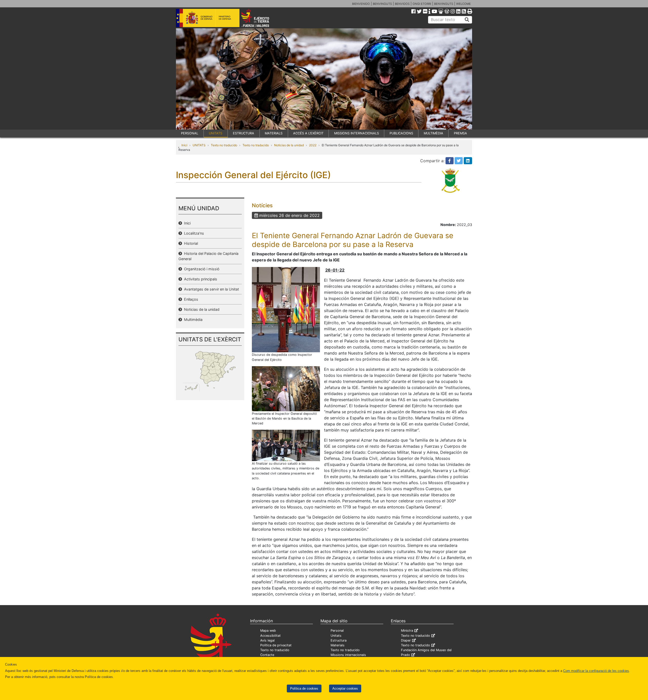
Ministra (407, 630)
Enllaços (190, 299)
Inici (184, 145)
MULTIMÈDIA (433, 133)
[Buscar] (467, 19)
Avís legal (267, 640)
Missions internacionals (348, 655)
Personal (337, 630)
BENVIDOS (402, 4)
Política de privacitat (276, 645)
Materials (338, 645)
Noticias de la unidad (289, 145)
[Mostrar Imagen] (286, 309)
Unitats (336, 635)
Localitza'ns (193, 233)
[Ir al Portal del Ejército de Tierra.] (261, 17)
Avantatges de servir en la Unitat (210, 289)
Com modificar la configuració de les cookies (596, 671)
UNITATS (215, 133)
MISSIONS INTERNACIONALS (356, 133)
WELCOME (463, 4)
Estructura (339, 640)
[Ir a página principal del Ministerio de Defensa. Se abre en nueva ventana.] (207, 17)
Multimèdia (192, 319)
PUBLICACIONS (401, 133)
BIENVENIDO (361, 4)
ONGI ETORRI (422, 4)
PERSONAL (189, 133)
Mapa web (268, 630)
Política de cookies (304, 688)
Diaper (406, 640)
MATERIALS (273, 133)
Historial (190, 243)
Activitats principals (199, 279)
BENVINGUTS (382, 4)
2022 (312, 145)
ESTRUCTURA (243, 133)
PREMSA (460, 133)
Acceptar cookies (345, 688)
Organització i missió (200, 269)
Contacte (267, 655)
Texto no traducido (224, 145)
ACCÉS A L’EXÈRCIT (308, 133)
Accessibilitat (270, 635)
